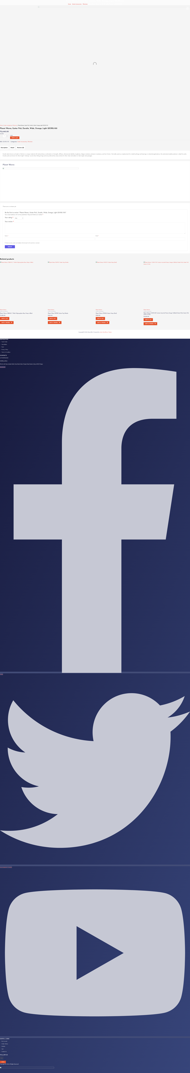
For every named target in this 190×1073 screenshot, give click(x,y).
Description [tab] (4, 147)
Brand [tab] (12, 147)
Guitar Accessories (77, 4)
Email (97, 236)
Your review (9, 221)
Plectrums (85, 4)
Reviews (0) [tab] (20, 147)
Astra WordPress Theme (106, 332)
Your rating (9, 218)
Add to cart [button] (4, 318)
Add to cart (15, 137)
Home (69, 4)
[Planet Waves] (41, 183)
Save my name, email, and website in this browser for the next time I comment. (23, 243)
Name (6, 236)
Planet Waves (3, 310)
